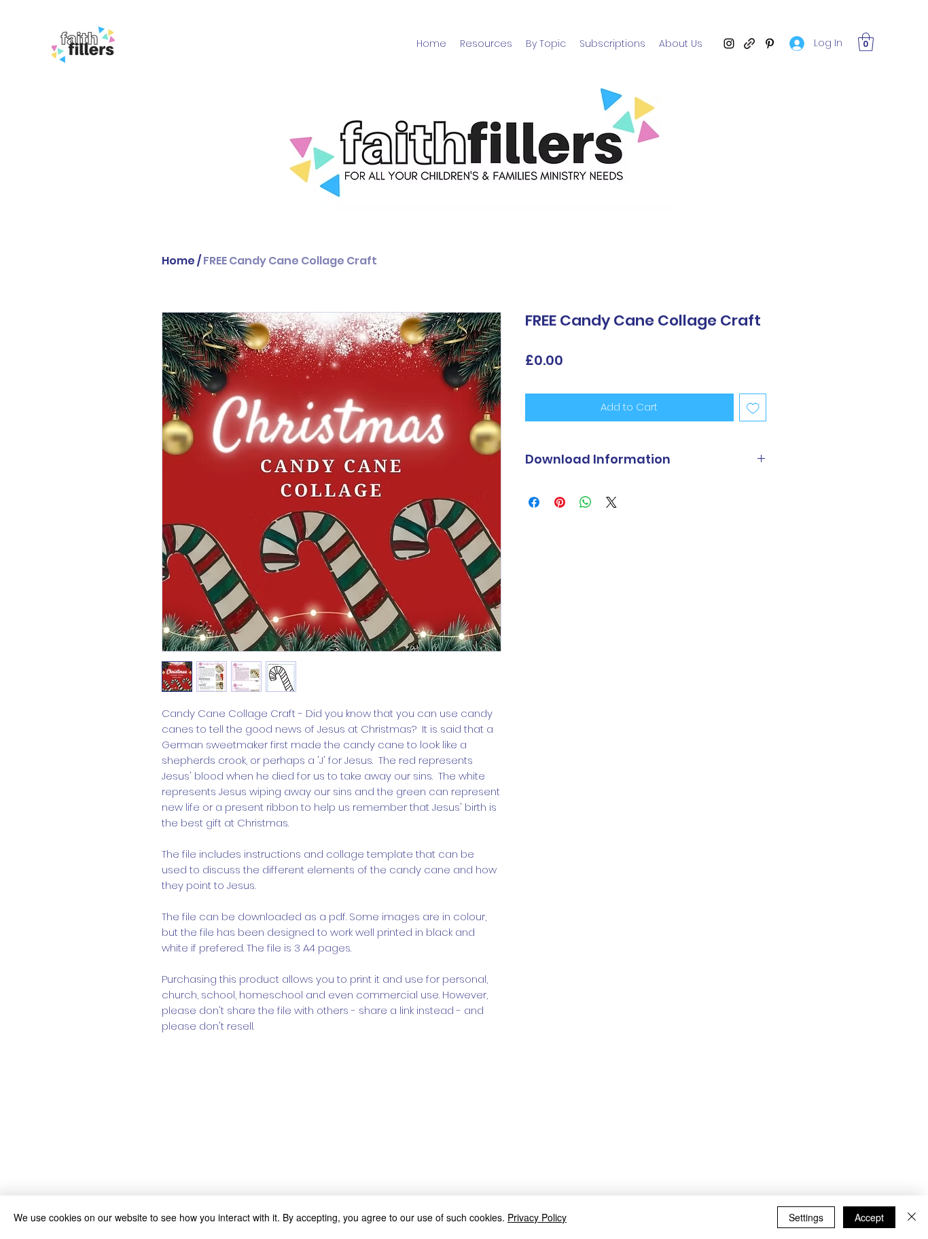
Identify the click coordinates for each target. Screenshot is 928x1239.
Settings (806, 1217)
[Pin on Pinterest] (560, 502)
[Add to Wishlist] (753, 407)
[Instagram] (729, 43)
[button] (866, 42)
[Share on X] (611, 502)
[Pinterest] (770, 43)
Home (178, 260)
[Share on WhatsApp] (585, 502)
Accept (869, 1217)
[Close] (912, 1217)
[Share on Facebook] (534, 502)
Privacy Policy (537, 1217)
